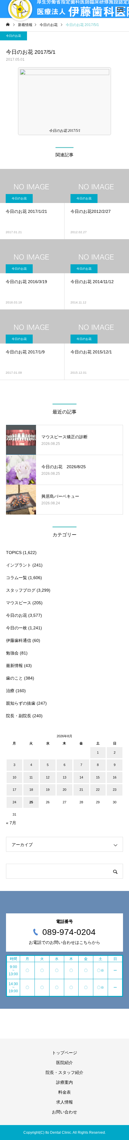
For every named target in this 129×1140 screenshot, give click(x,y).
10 (14, 777)
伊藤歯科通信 (18, 640)
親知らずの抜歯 (20, 703)
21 (81, 789)
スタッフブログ (20, 590)
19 (48, 789)
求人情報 (64, 1102)
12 (48, 777)
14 (81, 777)
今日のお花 (13, 35)
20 (64, 789)
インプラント (18, 565)
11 (31, 777)
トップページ (64, 1052)
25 (31, 802)
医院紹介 (64, 1062)
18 (31, 789)
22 (98, 789)
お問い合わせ (64, 1112)
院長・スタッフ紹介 (64, 1072)
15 (98, 777)
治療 (10, 690)
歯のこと (14, 678)
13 (64, 777)
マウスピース (18, 602)
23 (114, 789)
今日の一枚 (16, 627)
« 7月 (11, 822)
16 (114, 777)
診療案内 (64, 1082)
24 (14, 802)
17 (14, 789)
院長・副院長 (18, 715)
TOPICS (14, 552)
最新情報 (14, 665)
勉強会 (12, 653)
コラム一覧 (16, 577)
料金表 (64, 1092)
